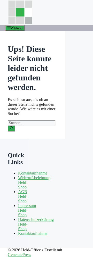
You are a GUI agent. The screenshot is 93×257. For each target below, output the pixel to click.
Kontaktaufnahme (32, 173)
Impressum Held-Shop (27, 210)
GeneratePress (19, 254)
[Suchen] (11, 128)
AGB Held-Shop (22, 196)
